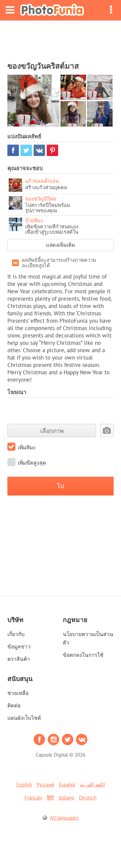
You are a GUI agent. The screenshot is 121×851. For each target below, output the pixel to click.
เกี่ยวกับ (16, 634)
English (24, 784)
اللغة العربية (92, 784)
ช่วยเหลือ (18, 693)
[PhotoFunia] (52, 10)
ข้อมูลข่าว (19, 646)
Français (33, 797)
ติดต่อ (14, 705)
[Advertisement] (60, 39)
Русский (45, 784)
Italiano (66, 797)
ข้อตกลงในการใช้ (83, 654)
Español (67, 784)
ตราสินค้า (18, 658)
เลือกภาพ (52, 431)
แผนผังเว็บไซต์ (24, 717)
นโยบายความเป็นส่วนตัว (88, 638)
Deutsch (87, 797)
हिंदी (50, 797)
